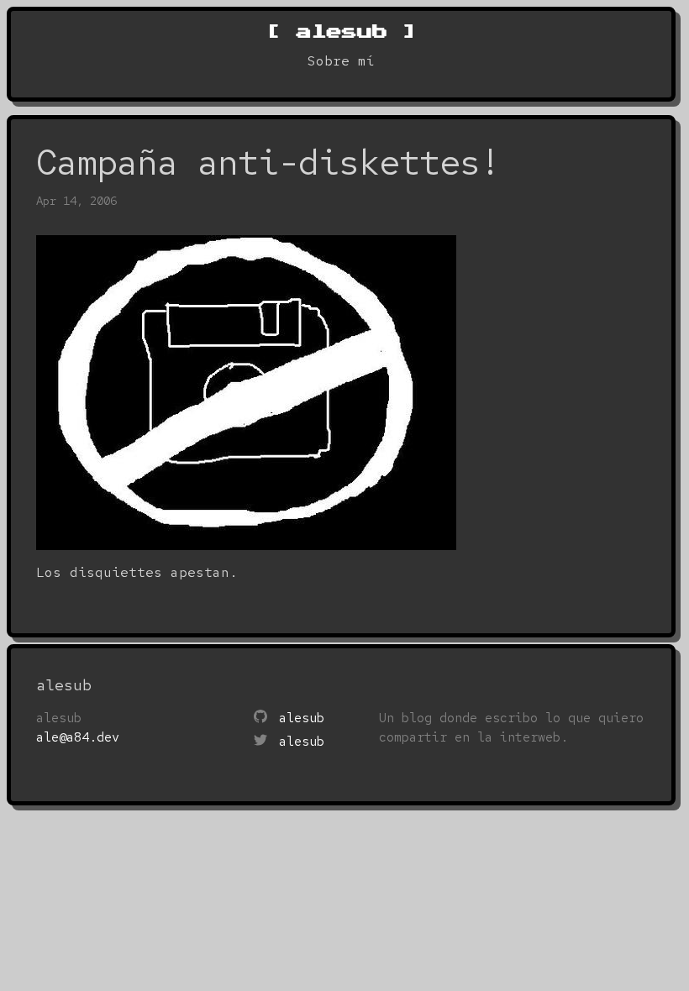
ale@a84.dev (77, 737)
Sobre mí (341, 61)
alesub (341, 31)
